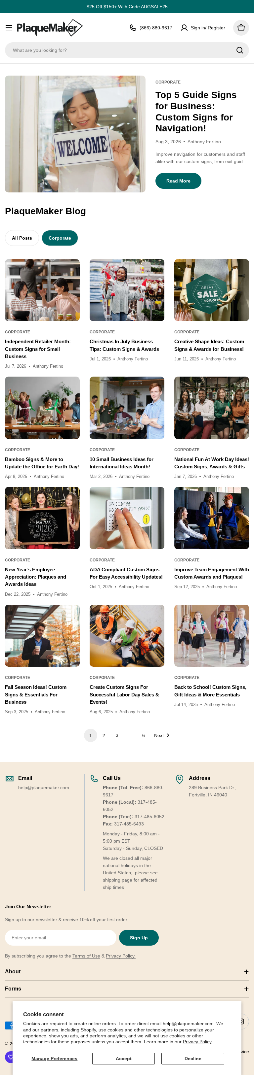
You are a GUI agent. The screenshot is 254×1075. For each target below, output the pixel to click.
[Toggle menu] (9, 28)
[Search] (240, 50)
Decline (193, 1058)
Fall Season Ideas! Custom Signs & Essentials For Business (35, 694)
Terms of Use (86, 955)
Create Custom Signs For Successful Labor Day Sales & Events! (124, 694)
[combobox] (127, 50)
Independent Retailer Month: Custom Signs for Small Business (38, 349)
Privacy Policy (197, 1041)
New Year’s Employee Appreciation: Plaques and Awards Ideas (35, 577)
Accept (124, 1058)
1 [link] (90, 735)
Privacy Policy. (121, 955)
